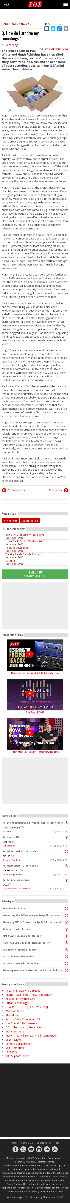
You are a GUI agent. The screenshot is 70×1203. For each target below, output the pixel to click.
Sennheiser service (14, 908)
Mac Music (7, 831)
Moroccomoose (11, 827)
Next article (56, 490)
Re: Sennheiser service (16, 880)
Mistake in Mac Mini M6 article (21, 963)
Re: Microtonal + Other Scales (20, 851)
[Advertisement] (35, 606)
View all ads (10, 520)
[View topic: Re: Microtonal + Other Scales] (66, 851)
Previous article (16, 490)
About (14, 1142)
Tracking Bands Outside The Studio (24, 554)
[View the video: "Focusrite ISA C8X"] (35, 655)
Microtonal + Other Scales (18, 956)
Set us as (58, 24)
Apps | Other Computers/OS (22, 1019)
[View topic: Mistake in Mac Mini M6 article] (66, 963)
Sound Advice (20, 24)
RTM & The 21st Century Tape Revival (24, 534)
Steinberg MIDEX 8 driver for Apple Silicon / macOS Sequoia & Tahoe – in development (34, 922)
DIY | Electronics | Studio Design (17, 888)
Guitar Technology (16, 1003)
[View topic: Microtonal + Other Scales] (66, 956)
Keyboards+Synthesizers (13, 860)
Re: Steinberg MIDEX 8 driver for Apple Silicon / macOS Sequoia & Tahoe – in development (34, 822)
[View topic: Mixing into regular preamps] (66, 949)
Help (57, 1142)
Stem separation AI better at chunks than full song (33, 970)
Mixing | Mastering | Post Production (28, 994)
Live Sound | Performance (21, 1023)
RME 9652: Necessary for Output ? (22, 936)
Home (5, 24)
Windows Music (14, 1011)
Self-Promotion (9, 845)
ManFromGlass (11, 870)
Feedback (11, 1052)
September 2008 (59, 48)
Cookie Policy (44, 1142)
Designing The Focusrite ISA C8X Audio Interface (35, 673)
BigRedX (7, 841)
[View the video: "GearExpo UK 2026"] (35, 694)
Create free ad (30, 520)
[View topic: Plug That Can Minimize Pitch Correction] (66, 943)
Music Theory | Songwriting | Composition (31, 1035)
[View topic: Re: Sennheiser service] (66, 880)
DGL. (5, 884)
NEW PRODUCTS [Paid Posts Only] (26, 1007)
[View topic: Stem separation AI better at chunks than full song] (66, 970)
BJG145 (6, 856)
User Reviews (13, 1039)
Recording (11, 45)
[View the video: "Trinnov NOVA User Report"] (35, 734)
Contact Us (27, 1142)
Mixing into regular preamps (20, 949)
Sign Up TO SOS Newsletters (35, 574)
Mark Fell (10, 560)
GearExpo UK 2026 (35, 712)
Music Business (14, 1031)
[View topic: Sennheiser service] (66, 908)
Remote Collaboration (18, 1043)
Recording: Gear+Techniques (22, 990)
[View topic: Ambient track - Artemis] (66, 929)
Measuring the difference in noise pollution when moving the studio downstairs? (34, 915)
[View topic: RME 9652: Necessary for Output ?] (66, 936)
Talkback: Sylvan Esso (16, 547)
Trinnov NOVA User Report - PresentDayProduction (35, 752)
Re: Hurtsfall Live (13, 837)
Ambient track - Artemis (17, 929)
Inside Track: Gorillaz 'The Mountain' (24, 541)
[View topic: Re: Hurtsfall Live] (66, 837)
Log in (6, 4)
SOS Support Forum (17, 1056)
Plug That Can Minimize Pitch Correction (26, 942)
